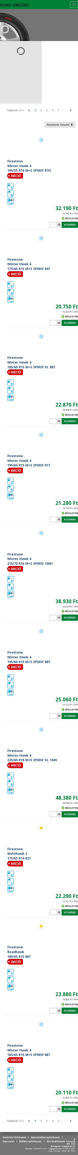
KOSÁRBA (70, 224)
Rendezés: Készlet (58, 124)
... (64, 110)
